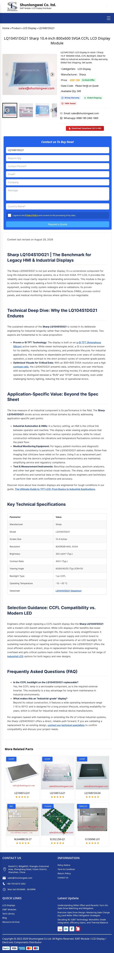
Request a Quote (57, 224)
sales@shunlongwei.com (20, 877)
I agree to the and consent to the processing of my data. (44, 215)
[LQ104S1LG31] (22, 773)
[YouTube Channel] (60, 928)
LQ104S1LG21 (57, 793)
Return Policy (64, 873)
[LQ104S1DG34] (92, 773)
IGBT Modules (9, 909)
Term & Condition (66, 869)
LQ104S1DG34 (92, 793)
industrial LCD (15, 656)
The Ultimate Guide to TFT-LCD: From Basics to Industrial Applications (55, 489)
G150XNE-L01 (92, 839)
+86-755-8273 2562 (16, 883)
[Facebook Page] (71, 928)
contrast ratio (21, 366)
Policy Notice (64, 865)
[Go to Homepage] (12, 6)
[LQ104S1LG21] (57, 773)
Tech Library (8, 913)
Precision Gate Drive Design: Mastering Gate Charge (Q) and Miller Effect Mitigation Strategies (84, 914)
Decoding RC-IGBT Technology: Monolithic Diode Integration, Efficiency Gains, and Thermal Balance (83, 921)
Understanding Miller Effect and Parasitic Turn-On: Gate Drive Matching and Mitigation (83, 907)
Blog (4, 917)
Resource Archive (11, 922)
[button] (9, 110)
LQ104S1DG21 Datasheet (68, 590)
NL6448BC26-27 (22, 839)
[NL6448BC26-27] (22, 819)
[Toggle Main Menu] (108, 18)
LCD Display (29, 28)
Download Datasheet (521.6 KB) (86, 128)
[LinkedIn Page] (66, 928)
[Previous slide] (7, 74)
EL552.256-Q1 (57, 839)
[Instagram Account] (77, 928)
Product (16, 28)
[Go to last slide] (7, 110)
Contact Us (63, 877)
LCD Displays (8, 905)
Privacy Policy (31, 215)
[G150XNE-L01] (92, 819)
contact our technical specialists (66, 725)
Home (5, 28)
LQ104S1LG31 (22, 793)
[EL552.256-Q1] (57, 819)
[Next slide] (52, 74)
